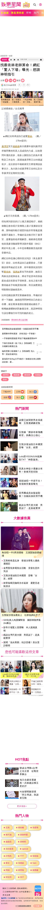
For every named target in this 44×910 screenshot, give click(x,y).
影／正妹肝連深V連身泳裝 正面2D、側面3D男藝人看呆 (38, 101)
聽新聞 (4, 59)
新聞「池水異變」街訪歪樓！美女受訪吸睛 (21, 644)
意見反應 (6, 895)
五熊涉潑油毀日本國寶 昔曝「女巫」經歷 (20, 577)
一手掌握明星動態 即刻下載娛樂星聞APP (19, 338)
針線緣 (5, 12)
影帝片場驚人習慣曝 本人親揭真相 (20, 629)
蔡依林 (7, 272)
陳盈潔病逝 (17, 12)
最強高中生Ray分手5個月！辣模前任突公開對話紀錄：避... (21, 360)
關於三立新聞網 (9, 888)
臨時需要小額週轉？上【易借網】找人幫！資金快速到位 (18, 352)
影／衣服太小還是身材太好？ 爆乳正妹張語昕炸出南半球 (16, 101)
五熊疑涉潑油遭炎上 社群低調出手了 (21, 615)
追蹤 (5, 397)
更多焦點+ (22, 806)
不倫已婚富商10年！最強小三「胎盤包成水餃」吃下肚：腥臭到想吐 (37, 683)
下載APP (7, 392)
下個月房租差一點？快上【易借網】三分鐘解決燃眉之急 (18, 344)
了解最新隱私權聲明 (24, 906)
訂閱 (18, 392)
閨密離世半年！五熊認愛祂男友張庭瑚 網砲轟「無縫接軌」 (37, 691)
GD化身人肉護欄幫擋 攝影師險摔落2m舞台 (22, 621)
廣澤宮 (5, 146)
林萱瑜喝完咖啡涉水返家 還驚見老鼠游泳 (21, 584)
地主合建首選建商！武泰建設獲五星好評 (29, 783)
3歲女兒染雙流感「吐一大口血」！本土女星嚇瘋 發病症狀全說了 (32, 675)
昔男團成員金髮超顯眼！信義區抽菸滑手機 (20, 329)
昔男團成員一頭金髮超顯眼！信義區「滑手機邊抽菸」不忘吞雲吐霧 (5, 101)
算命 (30, 136)
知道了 (38, 906)
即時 (29, 12)
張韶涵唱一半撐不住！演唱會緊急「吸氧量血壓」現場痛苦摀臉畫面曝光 (15, 691)
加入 (31, 392)
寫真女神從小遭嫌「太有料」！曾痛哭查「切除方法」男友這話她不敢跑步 (15, 683)
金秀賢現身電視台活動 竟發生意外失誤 (21, 569)
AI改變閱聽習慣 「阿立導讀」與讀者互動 (29, 794)
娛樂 (10, 56)
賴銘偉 (16, 146)
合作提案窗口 (25, 892)
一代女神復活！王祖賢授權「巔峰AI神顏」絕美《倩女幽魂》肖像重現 (27, 101)
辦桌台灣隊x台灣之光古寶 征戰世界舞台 (29, 771)
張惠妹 (16, 272)
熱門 (36, 12)
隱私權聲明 (22, 888)
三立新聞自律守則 (10, 892)
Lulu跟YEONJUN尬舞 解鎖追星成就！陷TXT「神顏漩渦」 (11, 675)
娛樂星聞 (3, 56)
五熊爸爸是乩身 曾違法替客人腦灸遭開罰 (21, 562)
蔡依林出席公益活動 (19, 320)
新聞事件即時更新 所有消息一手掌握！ (19, 334)
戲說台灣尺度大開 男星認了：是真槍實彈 (21, 636)
